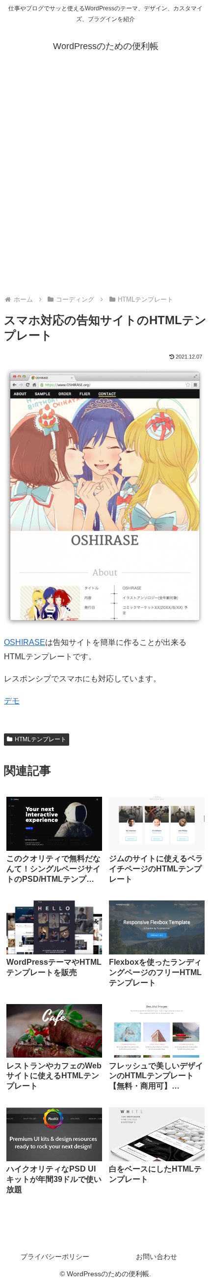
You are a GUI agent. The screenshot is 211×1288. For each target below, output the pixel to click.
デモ (12, 701)
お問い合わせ (156, 1256)
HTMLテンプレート (40, 739)
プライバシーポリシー (55, 1256)
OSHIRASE (24, 642)
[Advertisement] (105, 179)
